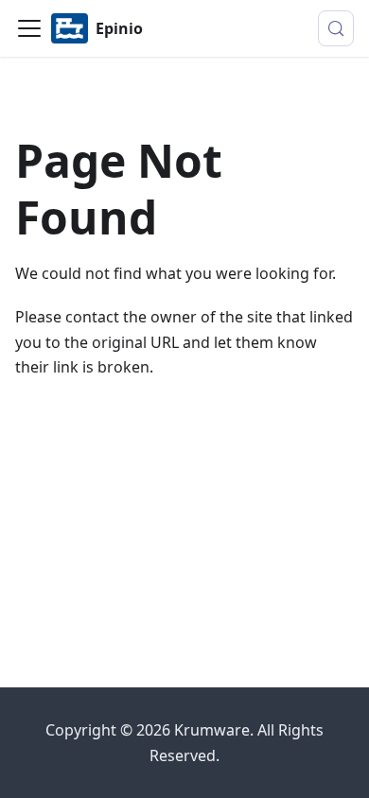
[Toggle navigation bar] (29, 28)
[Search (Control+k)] (336, 28)
